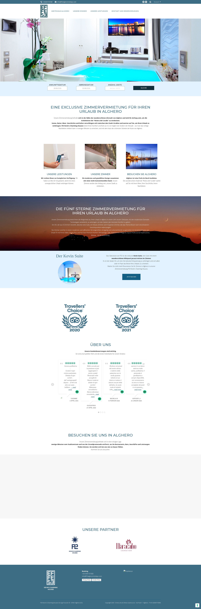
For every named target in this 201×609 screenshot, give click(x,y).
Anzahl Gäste (115, 85)
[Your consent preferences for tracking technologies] (197, 605)
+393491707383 (47, 2)
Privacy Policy (87, 580)
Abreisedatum (86, 85)
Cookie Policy (96, 580)
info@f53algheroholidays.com (66, 2)
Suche (144, 88)
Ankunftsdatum (57, 85)
